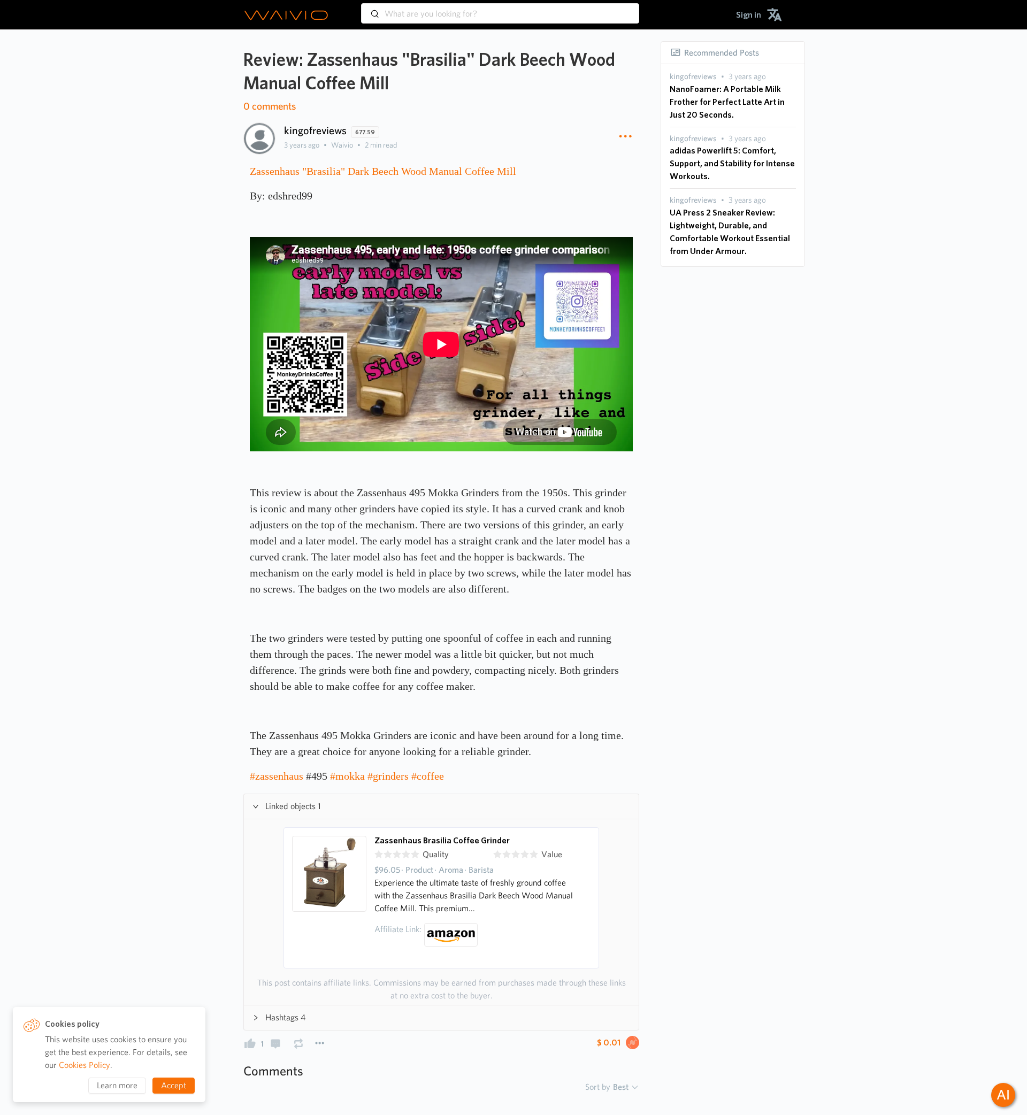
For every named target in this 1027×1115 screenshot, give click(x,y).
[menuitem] (748, 14)
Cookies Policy (84, 1065)
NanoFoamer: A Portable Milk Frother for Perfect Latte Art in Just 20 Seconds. (727, 101)
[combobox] (500, 8)
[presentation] (693, 77)
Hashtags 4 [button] (285, 1017)
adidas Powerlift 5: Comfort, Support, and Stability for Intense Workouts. (732, 163)
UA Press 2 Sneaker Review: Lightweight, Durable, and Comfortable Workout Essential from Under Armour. (730, 232)
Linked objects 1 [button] (293, 806)
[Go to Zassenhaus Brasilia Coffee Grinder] (329, 898)
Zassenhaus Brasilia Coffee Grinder (442, 840)
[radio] (378, 854)
